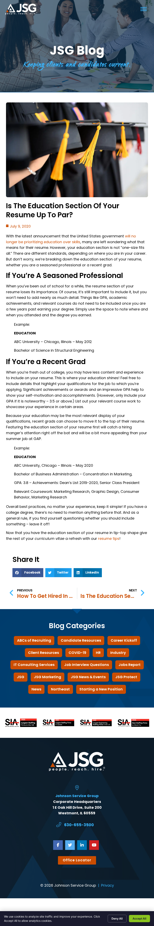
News (36, 689)
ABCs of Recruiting (34, 640)
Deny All (117, 918)
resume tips (108, 538)
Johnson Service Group (77, 795)
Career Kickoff (124, 640)
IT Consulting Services (34, 664)
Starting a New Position (101, 689)
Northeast (60, 689)
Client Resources (43, 652)
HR (98, 652)
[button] (27, 572)
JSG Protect (126, 676)
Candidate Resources (81, 640)
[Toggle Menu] (143, 9)
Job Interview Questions (86, 664)
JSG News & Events (88, 676)
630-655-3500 (79, 825)
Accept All (139, 918)
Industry (118, 652)
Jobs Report (130, 664)
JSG (20, 676)
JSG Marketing (47, 676)
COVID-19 (77, 652)
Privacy (107, 885)
